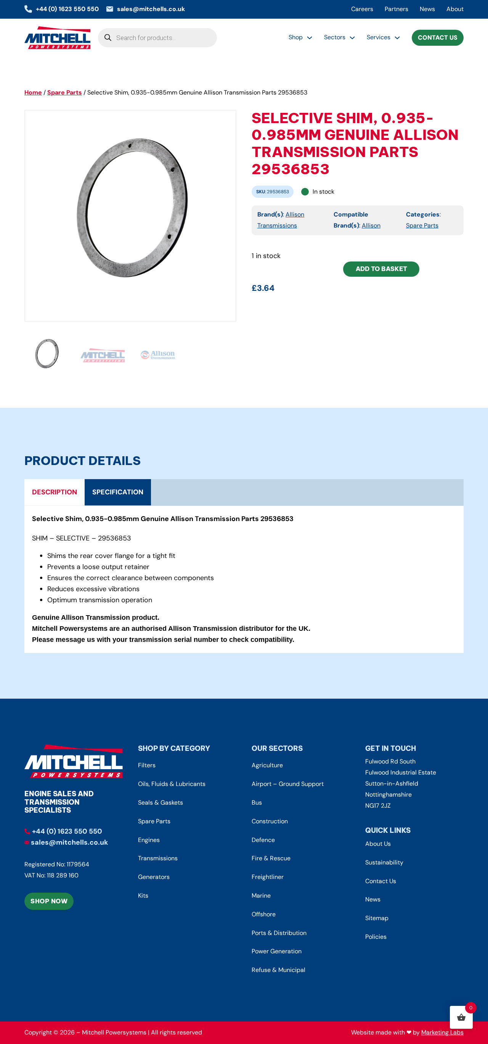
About (455, 9)
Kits (143, 896)
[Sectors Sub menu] (352, 38)
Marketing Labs (442, 1032)
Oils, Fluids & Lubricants (171, 784)
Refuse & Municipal (278, 970)
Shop (296, 37)
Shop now (48, 901)
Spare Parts (64, 92)
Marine (261, 896)
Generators (154, 877)
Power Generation (277, 951)
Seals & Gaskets (160, 803)
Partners (396, 9)
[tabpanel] (244, 579)
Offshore (264, 914)
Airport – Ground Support (288, 784)
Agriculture (267, 765)
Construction (270, 821)
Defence (263, 840)
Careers (362, 9)
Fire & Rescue (271, 858)
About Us (378, 844)
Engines (149, 840)
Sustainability (384, 862)
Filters (147, 765)
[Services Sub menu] (397, 38)
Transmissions (158, 858)
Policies (376, 937)
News (427, 9)
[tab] (54, 492)
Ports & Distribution (279, 933)
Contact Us (438, 38)
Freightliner (268, 877)
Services (378, 37)
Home (33, 92)
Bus (257, 803)
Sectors (334, 37)
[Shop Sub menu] (310, 38)
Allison (371, 225)
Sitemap (376, 918)
